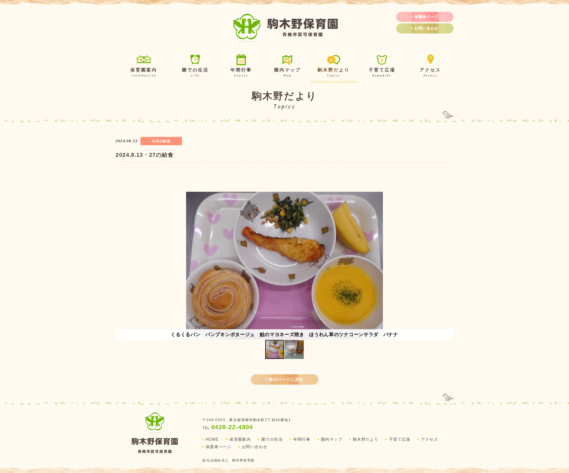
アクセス (430, 73)
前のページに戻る (286, 379)
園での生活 (195, 73)
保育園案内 (143, 73)
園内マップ (287, 73)
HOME (212, 439)
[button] (448, 265)
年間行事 (241, 73)
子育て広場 (382, 73)
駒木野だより (334, 73)
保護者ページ (426, 17)
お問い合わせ (426, 28)
